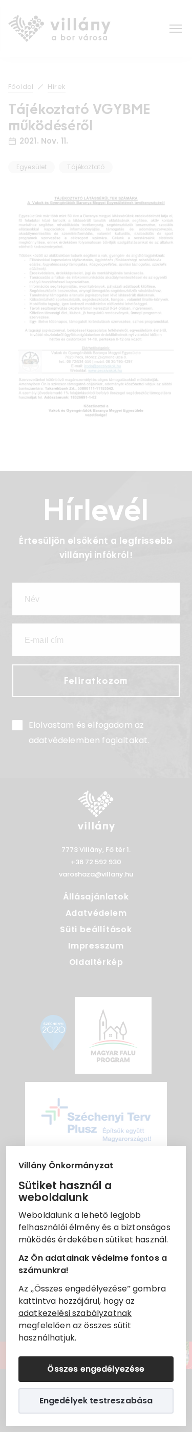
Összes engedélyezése (95, 1369)
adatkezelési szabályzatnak (75, 1313)
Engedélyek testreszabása (96, 1400)
